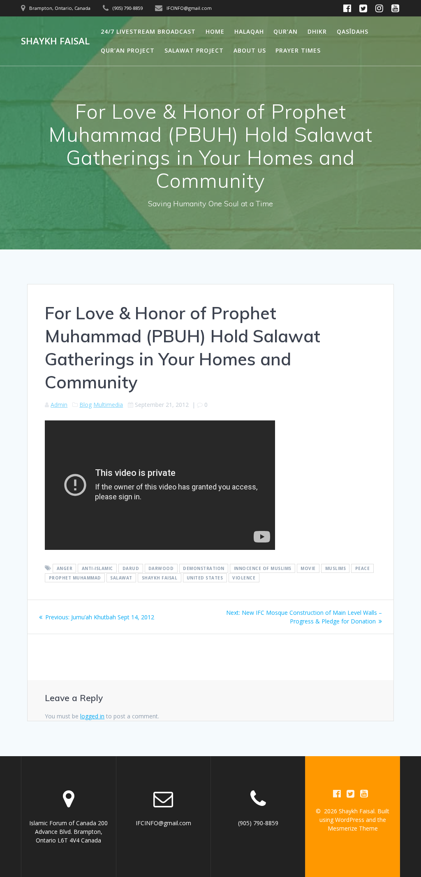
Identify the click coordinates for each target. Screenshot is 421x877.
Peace (362, 568)
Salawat (121, 578)
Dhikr (317, 31)
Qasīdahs (352, 31)
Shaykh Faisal (55, 41)
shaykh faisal (160, 578)
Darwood (161, 568)
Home (215, 31)
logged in (92, 716)
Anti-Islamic (97, 568)
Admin (59, 404)
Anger (65, 568)
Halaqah (249, 31)
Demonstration (203, 568)
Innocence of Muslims (262, 568)
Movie (308, 568)
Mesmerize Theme (353, 828)
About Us (250, 50)
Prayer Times (298, 50)
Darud (131, 568)
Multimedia (108, 404)
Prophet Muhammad (75, 578)
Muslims (335, 568)
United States (205, 578)
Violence (243, 578)
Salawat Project (194, 50)
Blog (85, 404)
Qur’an (285, 31)
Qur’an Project (128, 50)
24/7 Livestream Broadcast (148, 31)
